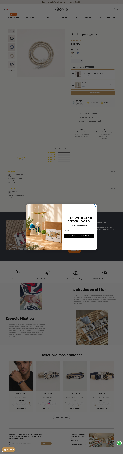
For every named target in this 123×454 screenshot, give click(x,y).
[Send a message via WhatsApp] (119, 443)
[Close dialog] (94, 205)
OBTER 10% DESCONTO (79, 236)
